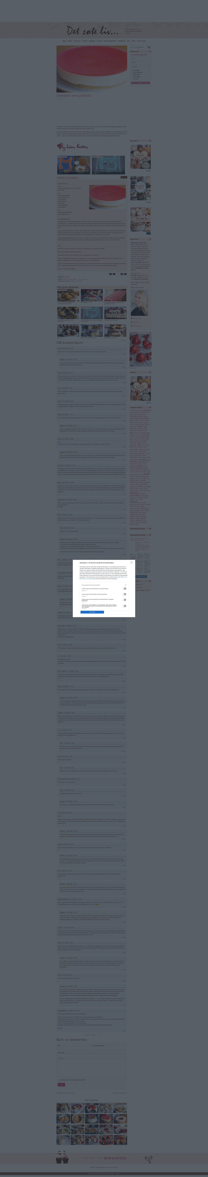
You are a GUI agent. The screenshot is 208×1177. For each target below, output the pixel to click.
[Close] (132, 562)
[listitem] (104, 585)
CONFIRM (92, 612)
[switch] (124, 588)
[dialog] (104, 588)
